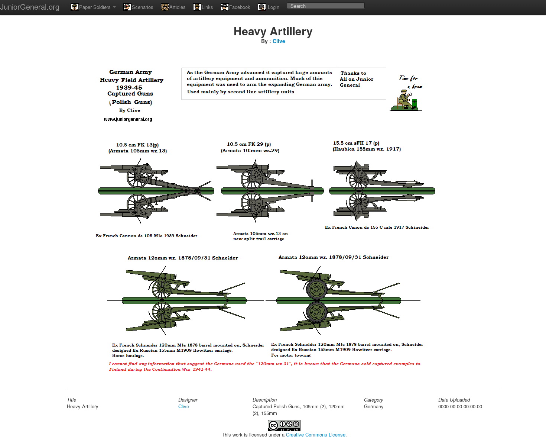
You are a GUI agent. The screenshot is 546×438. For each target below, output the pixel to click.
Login (272, 6)
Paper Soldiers (95, 6)
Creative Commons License (315, 434)
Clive (279, 41)
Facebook (239, 6)
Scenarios (142, 6)
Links (207, 6)
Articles (177, 6)
